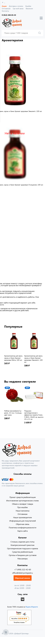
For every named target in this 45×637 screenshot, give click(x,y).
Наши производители (22, 517)
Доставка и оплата (16, 6)
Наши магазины (22, 510)
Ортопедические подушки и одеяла (22, 548)
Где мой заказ (18, 8)
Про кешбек (22, 507)
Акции (4, 6)
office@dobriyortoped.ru (22, 573)
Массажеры (23, 558)
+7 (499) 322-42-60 (22, 569)
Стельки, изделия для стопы (22, 541)
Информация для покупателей (22, 520)
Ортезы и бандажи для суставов (22, 555)
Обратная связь (22, 524)
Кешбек (28, 6)
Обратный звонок (22, 578)
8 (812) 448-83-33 (9, 15)
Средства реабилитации (22, 552)
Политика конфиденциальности (22, 527)
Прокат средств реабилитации (22, 497)
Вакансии (29, 8)
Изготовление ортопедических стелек (22, 500)
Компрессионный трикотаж (22, 545)
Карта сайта (23, 531)
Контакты (5, 11)
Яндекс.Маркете (32, 607)
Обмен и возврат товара (22, 504)
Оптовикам (6, 8)
